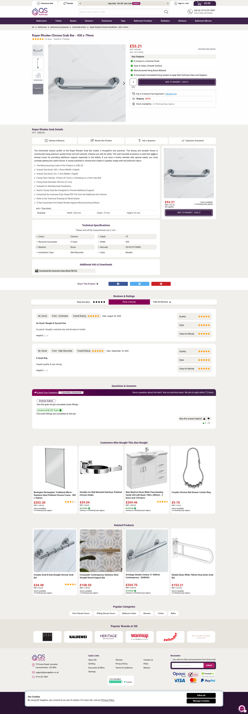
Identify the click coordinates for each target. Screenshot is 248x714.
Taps (123, 21)
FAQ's (146, 664)
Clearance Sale (47, 3)
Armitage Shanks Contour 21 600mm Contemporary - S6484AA (143, 576)
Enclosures (107, 21)
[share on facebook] (118, 284)
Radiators (165, 21)
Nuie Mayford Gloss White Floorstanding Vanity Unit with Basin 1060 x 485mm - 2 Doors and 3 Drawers (144, 495)
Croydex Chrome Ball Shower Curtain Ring (191, 492)
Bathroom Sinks (129, 613)
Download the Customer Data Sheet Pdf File (58, 271)
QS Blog (91, 664)
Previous (80, 3)
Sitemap (91, 671)
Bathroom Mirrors (203, 21)
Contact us (148, 660)
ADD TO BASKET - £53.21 (177, 82)
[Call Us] (190, 11)
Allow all (201, 695)
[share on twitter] (139, 284)
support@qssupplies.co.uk (47, 672)
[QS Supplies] (40, 11)
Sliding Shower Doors (106, 613)
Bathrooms (41, 21)
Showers (89, 21)
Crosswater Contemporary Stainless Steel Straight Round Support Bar (99, 576)
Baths (173, 613)
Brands (70, 3)
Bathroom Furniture (143, 21)
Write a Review (129, 302)
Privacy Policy (122, 664)
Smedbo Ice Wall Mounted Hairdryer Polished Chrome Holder (101, 493)
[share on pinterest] (161, 284)
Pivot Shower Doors (81, 613)
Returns (147, 668)
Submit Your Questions (47, 392)
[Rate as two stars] (95, 302)
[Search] (166, 12)
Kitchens (182, 21)
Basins (73, 21)
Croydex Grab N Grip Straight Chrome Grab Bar (53, 576)
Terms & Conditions (124, 668)
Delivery (119, 660)
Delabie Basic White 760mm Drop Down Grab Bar (192, 576)
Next (167, 3)
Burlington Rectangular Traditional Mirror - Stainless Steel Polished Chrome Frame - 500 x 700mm (55, 495)
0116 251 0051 (42, 677)
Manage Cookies (201, 701)
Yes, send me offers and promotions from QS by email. (194, 659)
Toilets (58, 21)
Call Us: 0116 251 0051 (204, 10)
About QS (92, 660)
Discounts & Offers (96, 668)
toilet (153, 154)
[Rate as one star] (94, 302)
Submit (209, 665)
